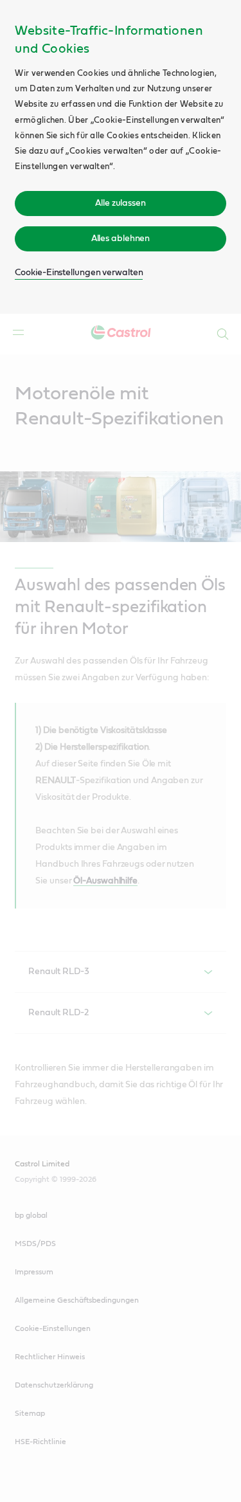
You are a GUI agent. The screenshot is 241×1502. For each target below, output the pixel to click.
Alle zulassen (120, 203)
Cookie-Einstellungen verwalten (79, 272)
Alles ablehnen (120, 238)
